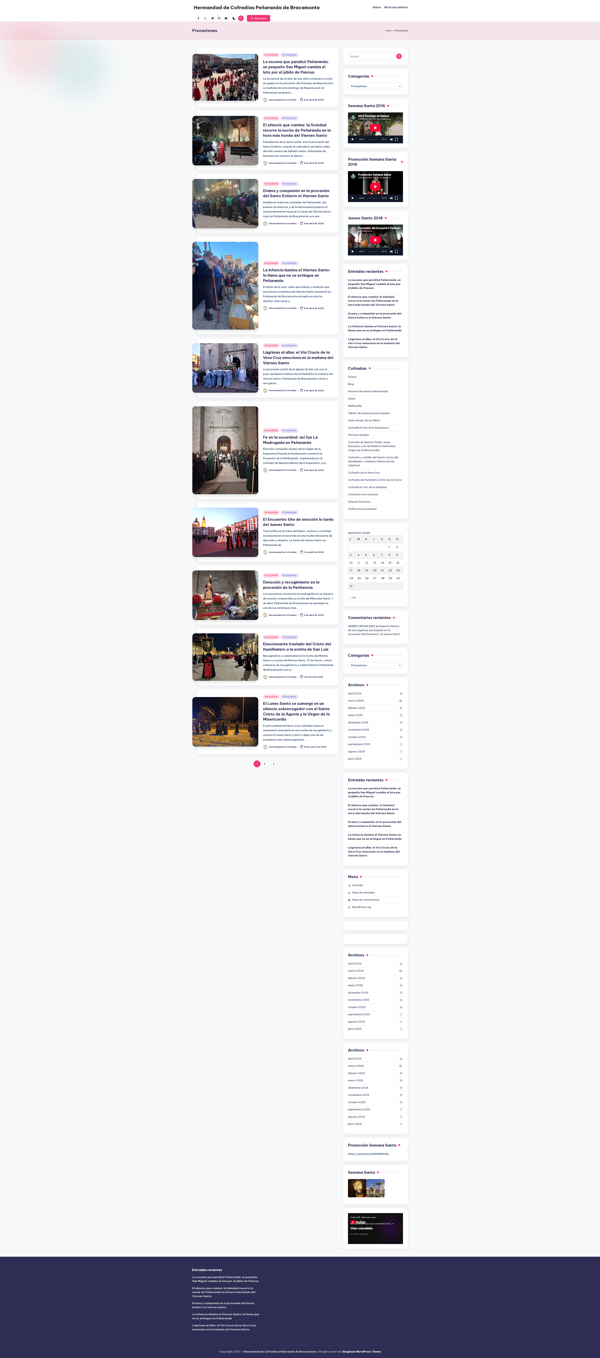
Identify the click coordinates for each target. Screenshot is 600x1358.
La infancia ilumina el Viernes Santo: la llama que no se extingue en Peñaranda (296, 275)
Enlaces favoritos (359, 501)
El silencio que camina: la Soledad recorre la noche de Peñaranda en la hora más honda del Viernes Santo (297, 130)
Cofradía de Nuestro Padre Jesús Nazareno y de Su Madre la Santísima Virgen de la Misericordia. (371, 446)
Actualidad (271, 55)
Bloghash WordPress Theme (362, 1351)
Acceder (357, 885)
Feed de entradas (363, 892)
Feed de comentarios (365, 899)
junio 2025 (355, 758)
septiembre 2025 (359, 744)
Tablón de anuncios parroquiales (369, 413)
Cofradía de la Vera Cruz (364, 472)
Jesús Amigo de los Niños (364, 420)
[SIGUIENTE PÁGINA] (273, 763)
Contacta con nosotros (363, 494)
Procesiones (289, 55)
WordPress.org (361, 907)
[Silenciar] (391, 139)
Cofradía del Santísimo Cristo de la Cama (375, 480)
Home (351, 398)
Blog (351, 384)
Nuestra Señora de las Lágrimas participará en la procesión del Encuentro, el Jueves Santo (374, 630)
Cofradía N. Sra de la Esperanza (368, 427)
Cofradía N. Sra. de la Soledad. (367, 487)
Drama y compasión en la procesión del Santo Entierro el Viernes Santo (374, 315)
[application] (375, 127)
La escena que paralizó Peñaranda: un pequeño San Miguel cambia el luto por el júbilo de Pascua (296, 66)
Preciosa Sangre (358, 435)
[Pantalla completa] (396, 139)
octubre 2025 (357, 737)
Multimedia (355, 406)
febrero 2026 (356, 708)
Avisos (352, 376)
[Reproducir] (352, 139)
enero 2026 (355, 715)
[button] (258, 18)
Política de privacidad (362, 509)
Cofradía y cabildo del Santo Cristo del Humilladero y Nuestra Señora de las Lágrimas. (373, 461)
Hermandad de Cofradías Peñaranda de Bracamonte (257, 7)
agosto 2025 (356, 751)
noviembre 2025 (358, 729)
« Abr (353, 597)
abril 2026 (354, 693)
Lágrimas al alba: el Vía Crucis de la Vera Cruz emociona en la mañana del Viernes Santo (298, 357)
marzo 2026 (356, 700)
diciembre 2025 (358, 722)
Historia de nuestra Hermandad (368, 391)
